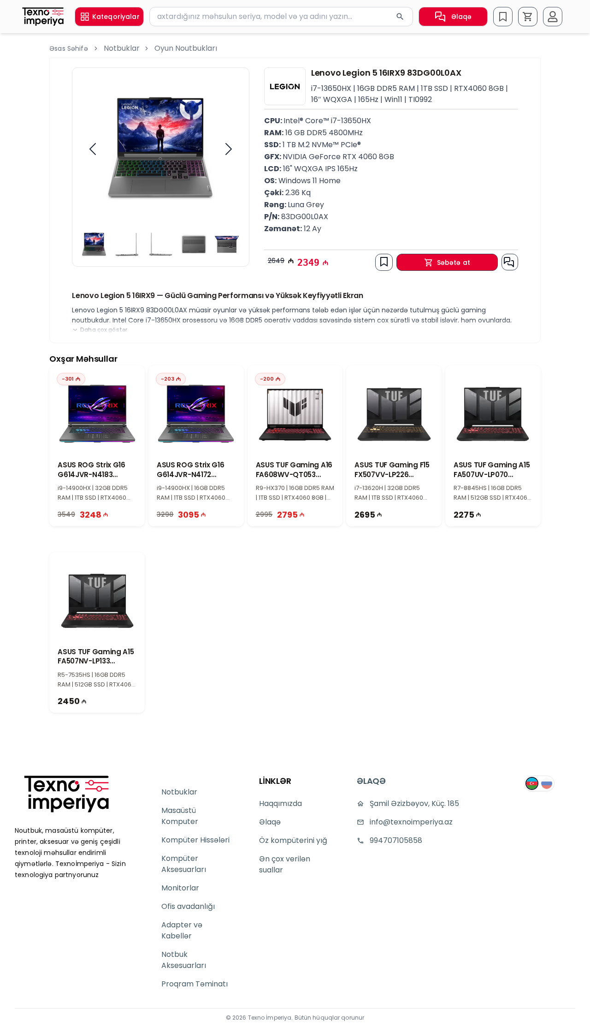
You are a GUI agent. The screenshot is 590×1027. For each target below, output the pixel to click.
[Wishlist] (503, 16)
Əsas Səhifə (68, 48)
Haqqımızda (280, 803)
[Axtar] (400, 16)
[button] (527, 16)
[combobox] (281, 16)
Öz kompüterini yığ (293, 840)
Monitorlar (180, 888)
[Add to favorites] (383, 261)
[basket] (527, 16)
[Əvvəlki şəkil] (93, 149)
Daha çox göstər (103, 330)
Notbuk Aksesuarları (183, 960)
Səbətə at (453, 262)
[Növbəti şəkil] (229, 149)
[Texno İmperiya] (43, 16)
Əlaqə (461, 16)
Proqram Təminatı (194, 984)
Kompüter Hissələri (195, 840)
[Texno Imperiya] (66, 794)
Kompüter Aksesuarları (183, 864)
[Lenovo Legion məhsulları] (285, 86)
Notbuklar (122, 48)
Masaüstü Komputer (179, 816)
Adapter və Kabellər (181, 930)
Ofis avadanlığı (188, 906)
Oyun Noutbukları (185, 48)
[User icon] (552, 16)
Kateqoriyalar (116, 16)
